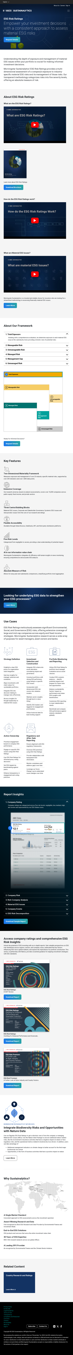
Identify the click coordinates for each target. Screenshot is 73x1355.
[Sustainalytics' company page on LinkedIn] (54, 1326)
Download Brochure (13, 187)
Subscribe (31, 1326)
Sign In (68, 5)
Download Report (12, 997)
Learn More (10, 305)
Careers (62, 5)
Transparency (8, 1314)
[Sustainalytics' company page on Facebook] (61, 1326)
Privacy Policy (8, 1306)
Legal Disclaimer (8, 1310)
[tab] (36, 334)
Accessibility (7, 1322)
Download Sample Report (16, 921)
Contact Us (43, 1326)
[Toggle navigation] (68, 11)
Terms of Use (8, 1312)
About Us (57, 5)
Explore (5, 2)
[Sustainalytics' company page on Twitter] (58, 1326)
